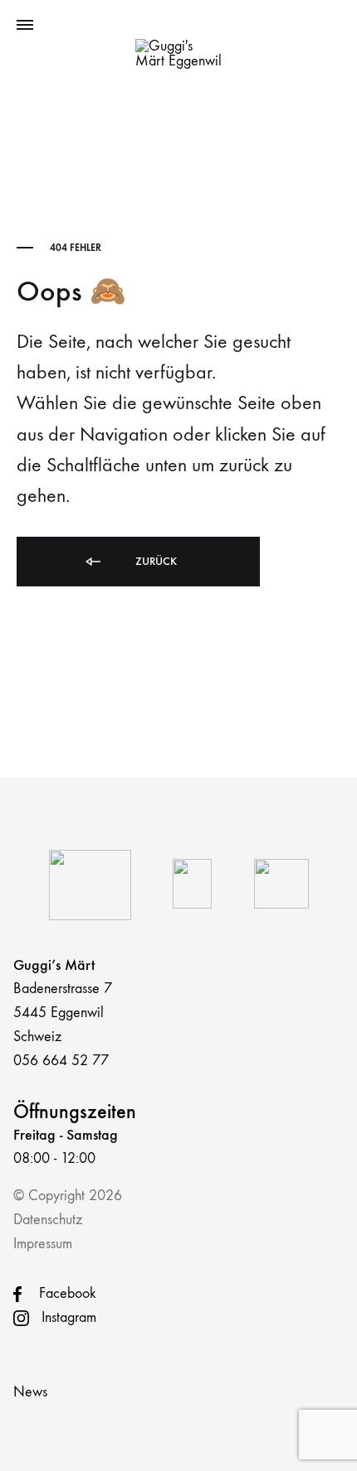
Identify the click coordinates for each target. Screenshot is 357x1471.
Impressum (42, 1243)
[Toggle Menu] (25, 26)
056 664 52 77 (61, 1060)
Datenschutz (47, 1219)
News (30, 1392)
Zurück (154, 561)
